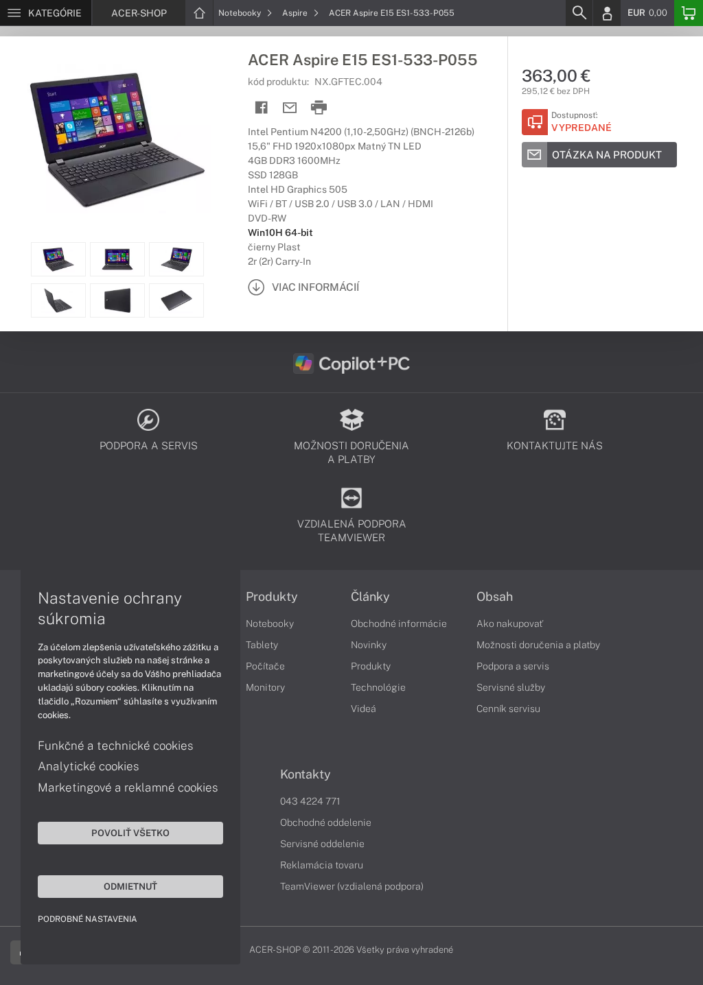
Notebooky (240, 13)
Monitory (265, 687)
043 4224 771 (310, 801)
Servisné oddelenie (322, 843)
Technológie (378, 687)
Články (370, 597)
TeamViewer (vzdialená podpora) (352, 886)
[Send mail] (290, 108)
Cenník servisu (508, 708)
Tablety (262, 644)
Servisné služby (510, 687)
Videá (363, 708)
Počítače (265, 666)
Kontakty (305, 774)
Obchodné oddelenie (325, 822)
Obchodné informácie (399, 623)
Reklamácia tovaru (321, 864)
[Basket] (688, 13)
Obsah (494, 597)
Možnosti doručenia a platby (538, 644)
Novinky (369, 644)
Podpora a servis (512, 666)
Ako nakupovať (509, 623)
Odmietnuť (130, 886)
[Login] (607, 13)
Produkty (272, 597)
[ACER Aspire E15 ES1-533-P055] (117, 139)
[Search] (578, 13)
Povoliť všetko (130, 832)
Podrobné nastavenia (87, 919)
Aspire (296, 13)
